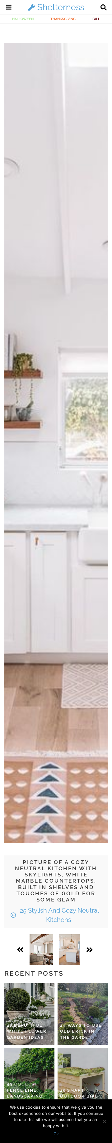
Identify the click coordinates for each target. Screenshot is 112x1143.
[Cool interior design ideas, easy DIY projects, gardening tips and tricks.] (56, 10)
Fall (96, 19)
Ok (56, 1133)
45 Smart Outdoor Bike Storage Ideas (80, 1096)
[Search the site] (103, 8)
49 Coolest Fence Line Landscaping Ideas (25, 1093)
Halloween (23, 19)
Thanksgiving (63, 19)
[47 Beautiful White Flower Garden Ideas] (29, 1014)
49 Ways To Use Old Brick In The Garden (81, 1031)
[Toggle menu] (9, 8)
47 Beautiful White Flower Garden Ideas (27, 1031)
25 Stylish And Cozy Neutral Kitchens (58, 915)
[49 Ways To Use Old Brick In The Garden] (83, 1014)
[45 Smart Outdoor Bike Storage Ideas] (83, 1079)
